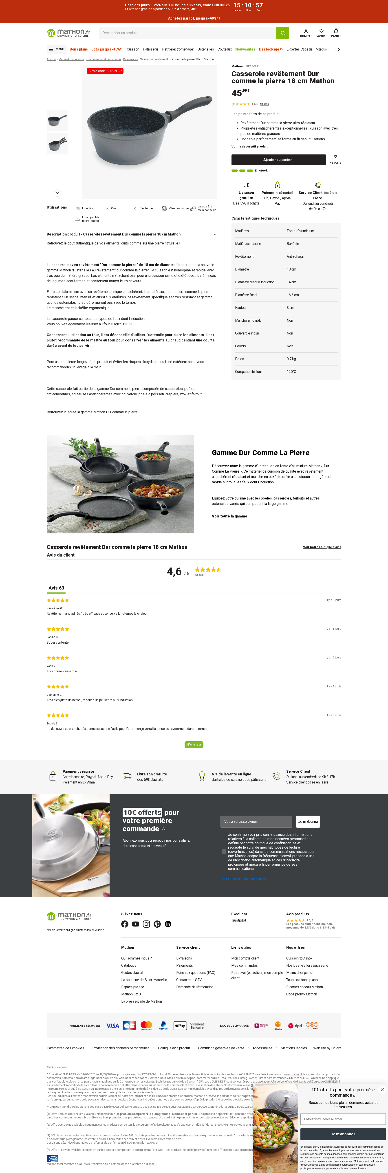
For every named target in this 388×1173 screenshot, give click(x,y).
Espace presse (132, 987)
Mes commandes (244, 965)
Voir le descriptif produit (249, 146)
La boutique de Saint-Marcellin (144, 980)
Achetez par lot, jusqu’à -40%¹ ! (194, 18)
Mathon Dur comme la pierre (115, 412)
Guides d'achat (132, 973)
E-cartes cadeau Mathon (304, 987)
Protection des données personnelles (121, 1048)
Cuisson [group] (133, 49)
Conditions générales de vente (221, 1048)
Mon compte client (245, 958)
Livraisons (184, 958)
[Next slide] (331, 50)
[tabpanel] (194, 675)
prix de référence (92, 1117)
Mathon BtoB (131, 994)
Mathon (237, 66)
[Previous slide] (57, 71)
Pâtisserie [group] (151, 49)
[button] (336, 33)
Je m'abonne (308, 821)
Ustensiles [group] (206, 49)
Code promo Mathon (301, 994)
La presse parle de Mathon (141, 1001)
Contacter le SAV (188, 980)
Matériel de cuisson (71, 59)
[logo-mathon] (68, 33)
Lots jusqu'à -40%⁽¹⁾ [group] (107, 49)
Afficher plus (194, 744)
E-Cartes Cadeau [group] (299, 49)
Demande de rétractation (194, 987)
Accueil (51, 59)
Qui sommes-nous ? (136, 958)
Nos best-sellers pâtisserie (307, 965)
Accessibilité (262, 1048)
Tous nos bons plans (301, 980)
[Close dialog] (382, 1090)
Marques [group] (322, 49)
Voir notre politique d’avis (322, 547)
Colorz (336, 1048)
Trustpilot (238, 920)
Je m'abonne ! (343, 1134)
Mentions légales (294, 1048)
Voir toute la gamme (229, 516)
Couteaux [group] (225, 49)
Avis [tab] (56, 588)
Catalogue (128, 965)
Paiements (184, 965)
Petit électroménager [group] (178, 49)
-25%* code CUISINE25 (105, 71)
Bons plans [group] (79, 49)
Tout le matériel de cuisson (103, 59)
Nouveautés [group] (245, 49)
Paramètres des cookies (65, 1048)
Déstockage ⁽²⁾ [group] (271, 49)
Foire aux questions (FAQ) (195, 973)
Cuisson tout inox (299, 958)
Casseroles (130, 59)
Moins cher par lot (299, 973)
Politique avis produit (174, 1048)
